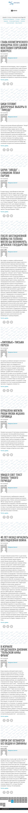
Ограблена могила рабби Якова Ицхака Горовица (13, 413)
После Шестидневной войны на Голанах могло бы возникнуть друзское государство (14, 240)
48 (23, 798)
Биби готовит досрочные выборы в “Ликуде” (14, 107)
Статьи (9, 17)
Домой (4, 17)
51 (15, 801)
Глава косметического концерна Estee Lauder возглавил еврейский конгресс (14, 46)
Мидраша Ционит (12, 58)
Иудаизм (23, 19)
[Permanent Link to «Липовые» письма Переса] (14, 339)
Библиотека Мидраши (8, 19)
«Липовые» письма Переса (12, 343)
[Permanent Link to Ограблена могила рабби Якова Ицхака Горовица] (14, 407)
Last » (4, 805)
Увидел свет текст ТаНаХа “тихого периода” (11, 478)
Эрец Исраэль (18, 23)
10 (12, 798)
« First (10, 799)
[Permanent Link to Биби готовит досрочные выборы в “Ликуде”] (14, 100)
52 (17, 801)
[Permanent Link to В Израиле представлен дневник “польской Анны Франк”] (14, 643)
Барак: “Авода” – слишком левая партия (10, 173)
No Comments (4, 54)
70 (25, 801)
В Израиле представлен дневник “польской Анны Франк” (14, 650)
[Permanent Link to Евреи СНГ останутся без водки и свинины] (14, 737)
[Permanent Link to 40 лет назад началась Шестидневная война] (14, 534)
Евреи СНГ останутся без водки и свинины (14, 741)
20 (15, 798)
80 (1, 804)
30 (17, 798)
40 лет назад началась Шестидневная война (14, 538)
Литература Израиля (14, 21)
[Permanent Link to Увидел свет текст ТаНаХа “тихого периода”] (14, 471)
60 (23, 801)
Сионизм (23, 21)
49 (25, 798)
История (17, 19)
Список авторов (10, 23)
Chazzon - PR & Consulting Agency (18, 809)
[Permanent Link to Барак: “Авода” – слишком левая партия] (14, 166)
